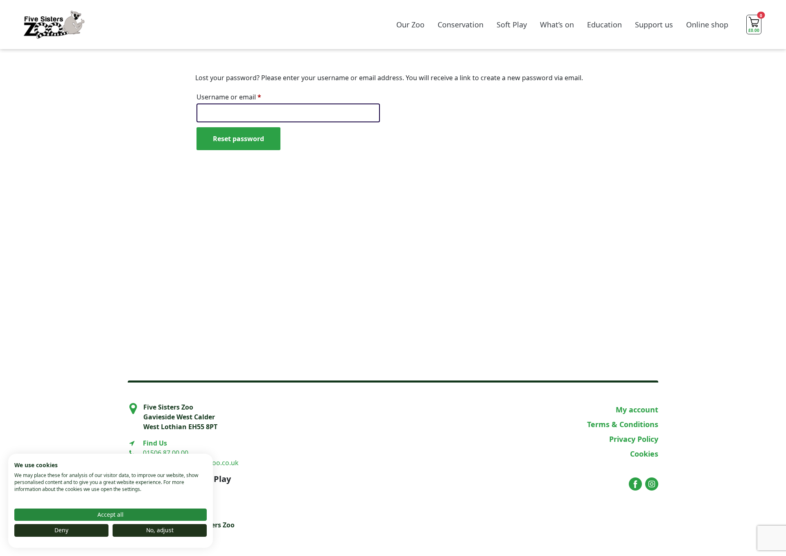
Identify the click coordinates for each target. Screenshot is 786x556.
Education (604, 24)
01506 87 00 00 (165, 452)
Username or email (242, 96)
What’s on (557, 24)
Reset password (238, 138)
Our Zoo (410, 24)
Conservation (460, 24)
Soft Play (512, 24)
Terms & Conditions (622, 424)
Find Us (155, 443)
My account (637, 409)
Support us (654, 24)
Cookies (644, 454)
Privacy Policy (633, 439)
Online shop (707, 24)
